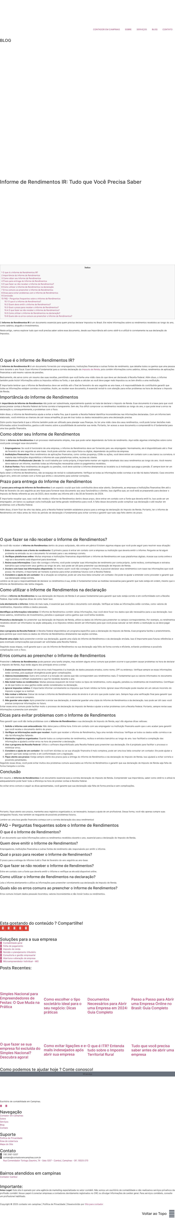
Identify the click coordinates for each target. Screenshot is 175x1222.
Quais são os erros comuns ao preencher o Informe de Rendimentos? (38, 316)
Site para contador (94, 1204)
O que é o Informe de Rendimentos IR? (19, 272)
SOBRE (128, 29)
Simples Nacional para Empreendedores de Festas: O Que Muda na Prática (20, 1000)
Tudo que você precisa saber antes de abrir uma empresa (152, 1050)
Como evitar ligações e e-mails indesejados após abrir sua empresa (65, 1050)
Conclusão (7, 295)
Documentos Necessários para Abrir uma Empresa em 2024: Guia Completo (108, 1005)
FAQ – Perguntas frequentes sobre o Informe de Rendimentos (30, 298)
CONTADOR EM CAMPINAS (106, 29)
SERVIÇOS (142, 29)
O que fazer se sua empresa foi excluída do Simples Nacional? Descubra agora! (20, 1050)
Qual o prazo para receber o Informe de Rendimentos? (31, 307)
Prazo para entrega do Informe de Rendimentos (24, 281)
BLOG (154, 29)
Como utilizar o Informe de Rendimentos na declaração (27, 287)
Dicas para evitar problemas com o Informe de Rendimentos (29, 293)
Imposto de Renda (91, 369)
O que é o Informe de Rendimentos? (22, 301)
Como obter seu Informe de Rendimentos (21, 278)
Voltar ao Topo (154, 1213)
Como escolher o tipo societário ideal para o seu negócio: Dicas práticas (62, 1005)
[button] (3, 928)
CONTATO (167, 29)
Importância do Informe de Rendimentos (20, 275)
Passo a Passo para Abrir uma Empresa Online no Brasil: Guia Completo (152, 1003)
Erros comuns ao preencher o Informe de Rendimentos (27, 290)
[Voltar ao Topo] (172, 1214)
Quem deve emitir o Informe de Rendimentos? (27, 304)
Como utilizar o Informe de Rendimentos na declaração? (32, 313)
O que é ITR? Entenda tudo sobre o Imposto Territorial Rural (106, 1050)
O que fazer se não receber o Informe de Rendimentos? (27, 284)
